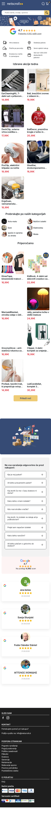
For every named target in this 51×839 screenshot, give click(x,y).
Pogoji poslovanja (9, 748)
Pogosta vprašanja (10, 746)
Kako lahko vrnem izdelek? (18, 501)
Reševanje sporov (9, 765)
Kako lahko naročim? (16, 535)
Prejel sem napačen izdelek (19, 527)
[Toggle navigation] (3, 4)
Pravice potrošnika (10, 768)
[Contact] (43, 3)
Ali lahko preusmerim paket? (19, 483)
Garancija (6, 759)
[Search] (46, 12)
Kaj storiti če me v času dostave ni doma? (22, 492)
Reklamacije (7, 762)
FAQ (3, 782)
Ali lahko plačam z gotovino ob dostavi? (20, 544)
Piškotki (5, 754)
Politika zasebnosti (10, 751)
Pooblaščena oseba (10, 771)
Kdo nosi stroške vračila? (18, 509)
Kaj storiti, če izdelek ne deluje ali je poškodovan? (22, 518)
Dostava (5, 757)
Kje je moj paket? (14, 474)
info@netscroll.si (24, 733)
